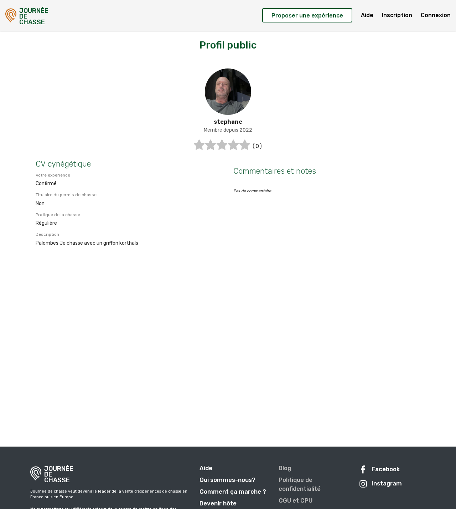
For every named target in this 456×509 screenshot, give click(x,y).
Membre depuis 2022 (228, 130)
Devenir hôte (218, 503)
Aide (367, 15)
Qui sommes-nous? (227, 479)
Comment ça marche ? (233, 491)
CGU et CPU (295, 500)
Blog (285, 468)
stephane (228, 121)
